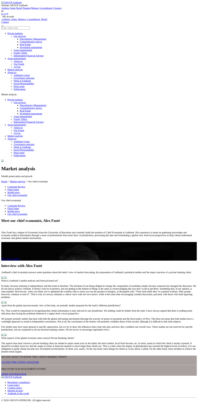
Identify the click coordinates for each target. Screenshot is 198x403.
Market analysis (15, 69)
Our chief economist (17, 195)
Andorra (5, 8)
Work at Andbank (22, 80)
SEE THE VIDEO (10, 259)
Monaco (35, 8)
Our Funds (19, 64)
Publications (20, 89)
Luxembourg (46, 8)
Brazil (19, 8)
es (2, 13)
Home (4, 181)
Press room (19, 86)
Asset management (23, 50)
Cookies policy (14, 388)
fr (7, 13)
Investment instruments (31, 47)
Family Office (20, 53)
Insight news (13, 192)
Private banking (15, 33)
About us (18, 61)
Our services (20, 36)
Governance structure (24, 78)
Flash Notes (13, 189)
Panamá (26, 8)
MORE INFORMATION (13, 374)
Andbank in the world (18, 393)
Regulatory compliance (18, 382)
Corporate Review (16, 186)
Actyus (17, 67)
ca (5, 13)
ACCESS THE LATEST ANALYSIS (20, 362)
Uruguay (57, 8)
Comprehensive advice (31, 41)
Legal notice (13, 385)
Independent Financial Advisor (29, 55)
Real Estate (25, 44)
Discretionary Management (33, 39)
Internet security (15, 390)
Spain (13, 8)
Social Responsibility (24, 83)
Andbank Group (22, 75)
